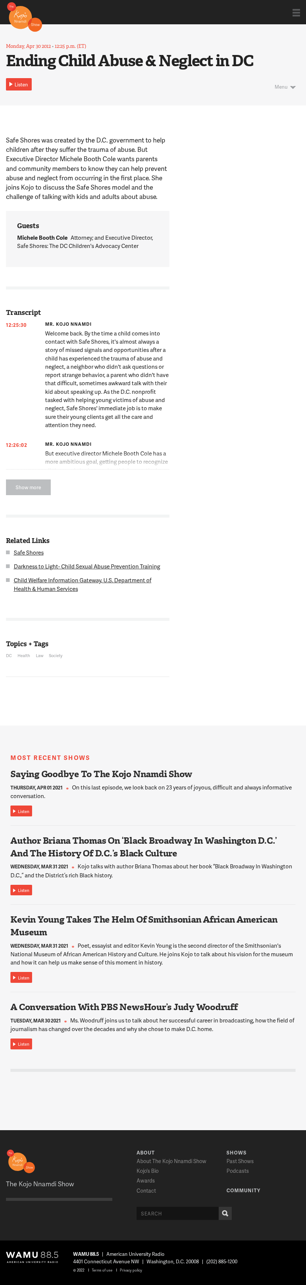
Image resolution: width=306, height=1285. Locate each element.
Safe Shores (29, 552)
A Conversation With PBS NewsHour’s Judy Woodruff (123, 1007)
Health (24, 655)
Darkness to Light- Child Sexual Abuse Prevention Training (87, 566)
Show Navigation (296, 12)
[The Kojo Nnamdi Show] (24, 16)
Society (55, 655)
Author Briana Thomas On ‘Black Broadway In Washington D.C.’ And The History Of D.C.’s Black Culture (143, 847)
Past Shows (240, 1161)
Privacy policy (131, 1270)
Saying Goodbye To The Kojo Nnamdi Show (101, 774)
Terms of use (102, 1270)
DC (9, 655)
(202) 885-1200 (221, 1261)
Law (39, 655)
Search (225, 1213)
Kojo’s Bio (148, 1170)
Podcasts (238, 1170)
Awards (146, 1180)
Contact (146, 1190)
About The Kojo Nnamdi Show (171, 1161)
